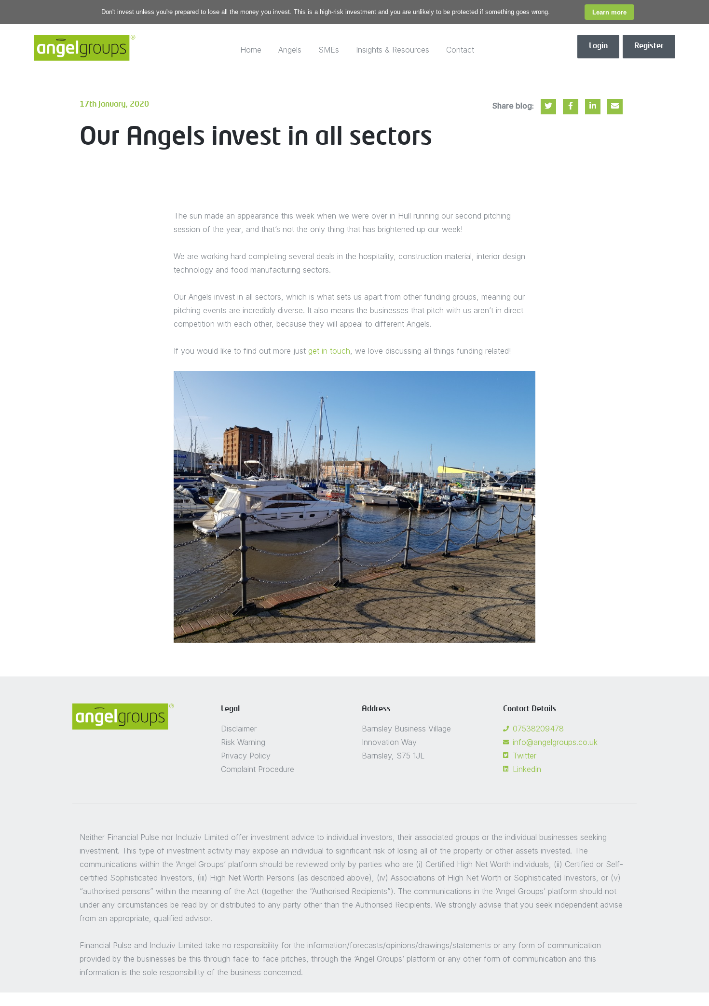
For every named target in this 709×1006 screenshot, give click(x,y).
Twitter (524, 755)
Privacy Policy (246, 755)
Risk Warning (243, 742)
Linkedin (527, 769)
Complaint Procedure (257, 769)
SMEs (328, 50)
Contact (460, 50)
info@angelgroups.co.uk (555, 742)
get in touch (329, 351)
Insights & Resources (392, 50)
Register (649, 46)
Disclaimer (239, 728)
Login (598, 46)
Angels (289, 50)
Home (250, 50)
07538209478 (538, 728)
